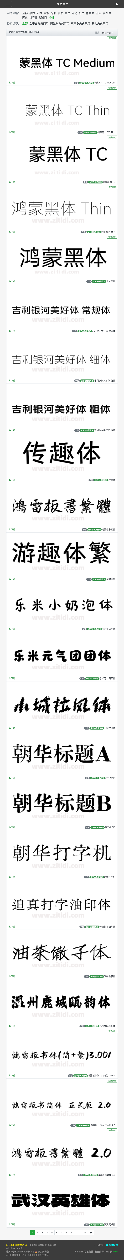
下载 (13, 82)
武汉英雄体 (109, 1224)
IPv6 (115, 1251)
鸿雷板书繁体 (108, 529)
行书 (53, 13)
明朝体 (43, 17)
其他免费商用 (100, 23)
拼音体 (33, 17)
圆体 (25, 17)
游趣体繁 (110, 579)
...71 (84, 1232)
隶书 (60, 13)
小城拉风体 (109, 728)
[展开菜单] (8, 4)
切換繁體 (113, 1244)
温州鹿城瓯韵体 (107, 1025)
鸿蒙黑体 (110, 281)
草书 (46, 13)
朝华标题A (110, 777)
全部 (25, 13)
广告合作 (98, 1244)
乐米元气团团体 (107, 678)
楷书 (81, 13)
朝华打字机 (109, 876)
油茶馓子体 (109, 976)
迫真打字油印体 (107, 926)
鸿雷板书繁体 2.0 (106, 1174)
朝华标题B (110, 827)
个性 (51, 17)
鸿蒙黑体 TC (109, 181)
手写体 (107, 13)
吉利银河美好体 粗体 (104, 430)
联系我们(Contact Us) (17, 1244)
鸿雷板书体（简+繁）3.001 (101, 1075)
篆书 (67, 13)
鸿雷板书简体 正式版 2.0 (102, 1125)
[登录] (117, 4)
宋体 (39, 13)
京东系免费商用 (80, 23)
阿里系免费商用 (59, 23)
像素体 (90, 13)
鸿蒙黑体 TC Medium (104, 82)
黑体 (32, 13)
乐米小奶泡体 (108, 628)
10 (77, 1232)
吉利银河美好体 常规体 (103, 330)
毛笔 (74, 13)
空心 (98, 13)
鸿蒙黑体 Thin (108, 231)
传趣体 (111, 479)
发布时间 (106, 32)
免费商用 (112, 38)
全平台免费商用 (39, 23)
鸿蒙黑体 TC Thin (106, 132)
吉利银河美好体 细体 (104, 380)
